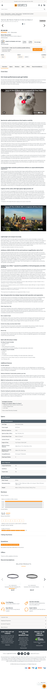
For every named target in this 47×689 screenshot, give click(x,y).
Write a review (14, 32)
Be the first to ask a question (10, 544)
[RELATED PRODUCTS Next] (44, 579)
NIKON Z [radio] (20, 57)
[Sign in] (41, 5)
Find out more (4, 37)
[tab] (22, 24)
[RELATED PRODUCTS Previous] (2, 579)
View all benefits (4, 44)
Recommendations (37, 66)
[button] (2, 1)
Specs (10, 66)
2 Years (30, 42)
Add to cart (37, 49)
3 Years (24, 42)
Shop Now (7, 644)
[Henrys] (21, 5)
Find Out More (23, 647)
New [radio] (43, 57)
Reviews (17, 66)
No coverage (38, 42)
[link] (8, 513)
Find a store (35, 1)
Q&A (23, 66)
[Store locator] (39, 5)
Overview (4, 66)
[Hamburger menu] (2, 5)
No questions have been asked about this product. (12, 547)
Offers (28, 66)
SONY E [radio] (26, 57)
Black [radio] (3, 57)
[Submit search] (44, 9)
